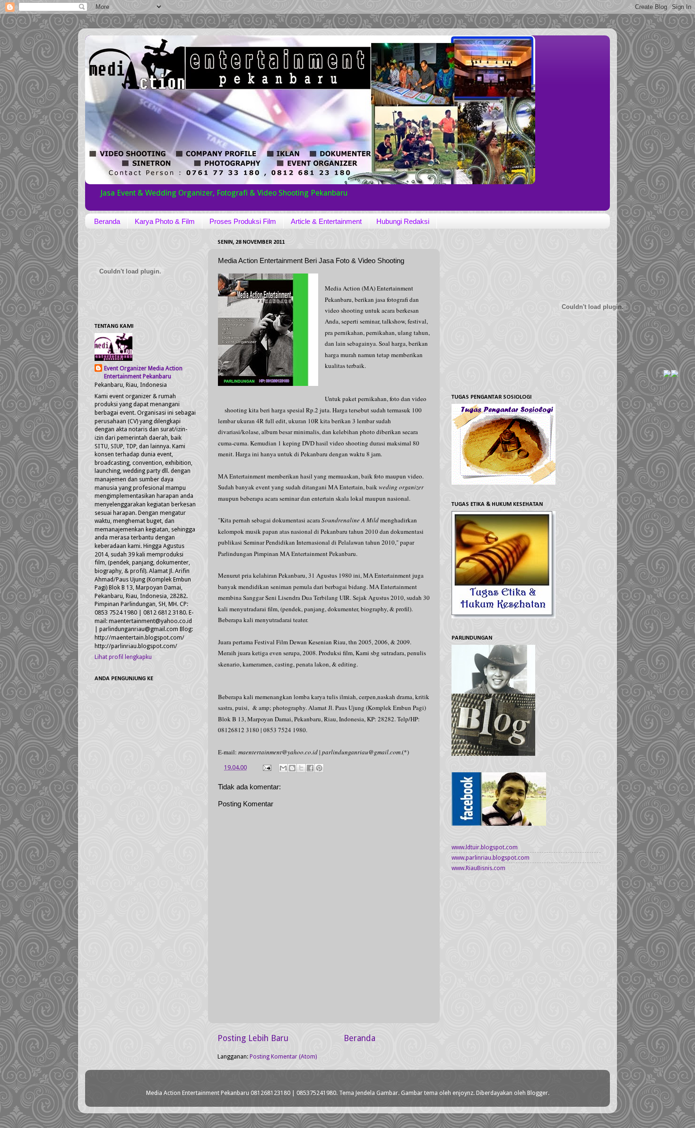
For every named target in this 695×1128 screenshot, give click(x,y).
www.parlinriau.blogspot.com (491, 857)
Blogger (537, 1092)
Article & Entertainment (326, 221)
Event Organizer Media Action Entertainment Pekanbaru (143, 372)
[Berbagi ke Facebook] (310, 768)
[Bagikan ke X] (301, 768)
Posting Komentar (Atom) (283, 1056)
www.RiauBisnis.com (478, 868)
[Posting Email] (266, 767)
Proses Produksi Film (242, 221)
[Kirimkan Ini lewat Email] (283, 768)
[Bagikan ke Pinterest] (319, 768)
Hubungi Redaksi (402, 221)
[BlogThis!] (292, 768)
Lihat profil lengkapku (123, 656)
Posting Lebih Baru (252, 1038)
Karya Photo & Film (165, 221)
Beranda (107, 221)
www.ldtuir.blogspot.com (485, 847)
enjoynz (462, 1092)
